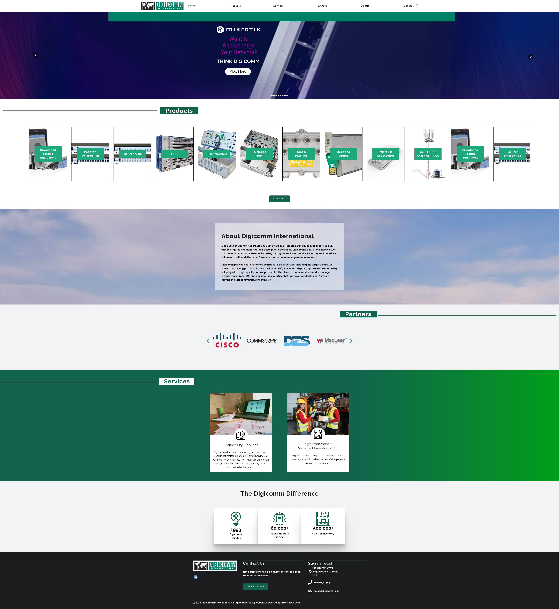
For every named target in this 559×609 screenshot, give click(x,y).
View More (238, 71)
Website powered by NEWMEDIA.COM (277, 602)
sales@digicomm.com (327, 591)
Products (235, 5)
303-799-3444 (322, 582)
